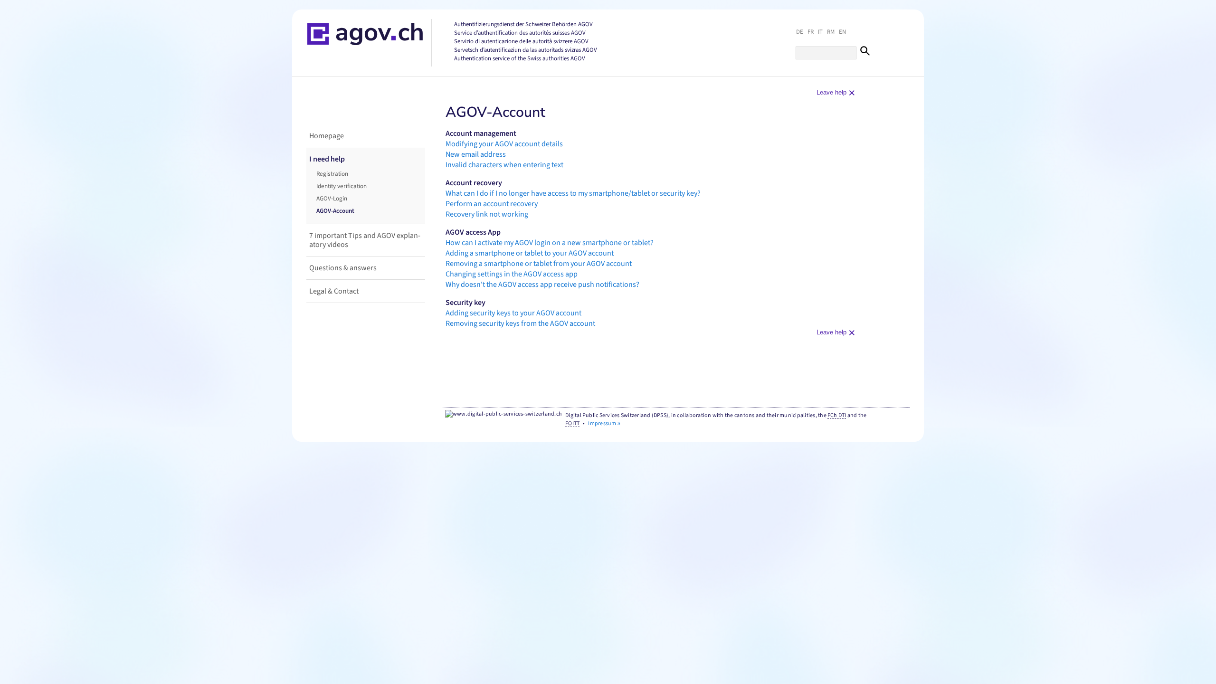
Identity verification (341, 186)
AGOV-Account (335, 211)
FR (811, 32)
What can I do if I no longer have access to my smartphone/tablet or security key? (573, 193)
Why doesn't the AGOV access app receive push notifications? (542, 284)
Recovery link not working (487, 214)
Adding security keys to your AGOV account (513, 313)
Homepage (326, 136)
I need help (327, 159)
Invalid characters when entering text (504, 165)
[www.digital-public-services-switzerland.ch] (503, 414)
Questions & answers (343, 268)
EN (842, 32)
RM (831, 32)
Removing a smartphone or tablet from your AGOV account (539, 263)
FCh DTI (836, 415)
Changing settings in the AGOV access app (512, 274)
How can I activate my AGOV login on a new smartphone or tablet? (550, 243)
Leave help (834, 92)
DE (799, 32)
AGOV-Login (331, 198)
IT (820, 32)
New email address (476, 154)
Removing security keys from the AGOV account (520, 323)
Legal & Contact (334, 291)
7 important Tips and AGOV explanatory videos (364, 240)
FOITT (572, 423)
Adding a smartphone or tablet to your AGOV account (530, 253)
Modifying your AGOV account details (504, 144)
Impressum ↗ (604, 423)
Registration (332, 174)
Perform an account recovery (492, 204)
